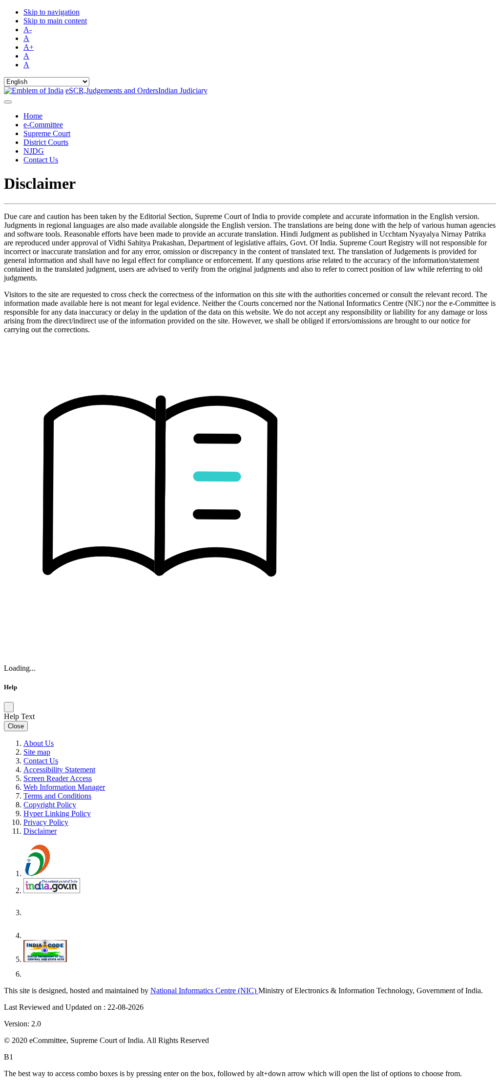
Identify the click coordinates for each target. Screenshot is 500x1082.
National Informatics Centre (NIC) (204, 990)
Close (16, 726)
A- (27, 29)
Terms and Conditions (57, 796)
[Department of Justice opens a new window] (52, 912)
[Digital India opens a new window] (52, 873)
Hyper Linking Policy (57, 813)
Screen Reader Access (57, 778)
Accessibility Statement (59, 769)
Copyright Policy (49, 805)
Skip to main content (55, 21)
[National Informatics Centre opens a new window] (51, 974)
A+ (28, 47)
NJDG (33, 151)
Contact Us (40, 160)
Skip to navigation (51, 12)
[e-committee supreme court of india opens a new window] (51, 935)
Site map (36, 752)
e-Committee (43, 124)
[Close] (9, 707)
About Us (38, 743)
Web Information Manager (64, 787)
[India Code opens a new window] (45, 959)
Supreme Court (46, 133)
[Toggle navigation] (8, 101)
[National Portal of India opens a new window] (51, 890)
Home (32, 116)
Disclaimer (40, 831)
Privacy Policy (45, 822)
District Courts (45, 142)
